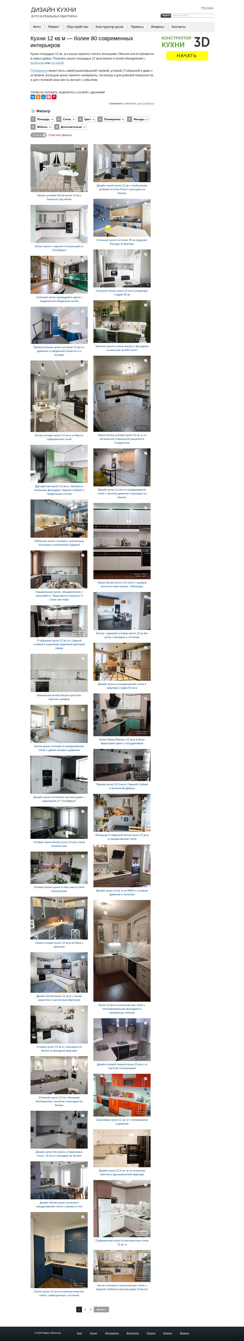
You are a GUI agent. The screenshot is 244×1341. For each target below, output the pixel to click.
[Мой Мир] (43, 97)
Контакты (178, 27)
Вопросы (157, 27)
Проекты (137, 27)
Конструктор (133, 1333)
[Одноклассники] (38, 97)
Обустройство (77, 27)
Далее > (101, 1309)
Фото (37, 27)
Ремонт (53, 27)
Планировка (39, 70)
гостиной (57, 63)
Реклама (207, 8)
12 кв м (36, 135)
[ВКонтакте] (32, 97)
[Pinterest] (54, 97)
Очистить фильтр (60, 135)
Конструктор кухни (109, 27)
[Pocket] (49, 97)
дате (139, 103)
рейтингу (149, 103)
